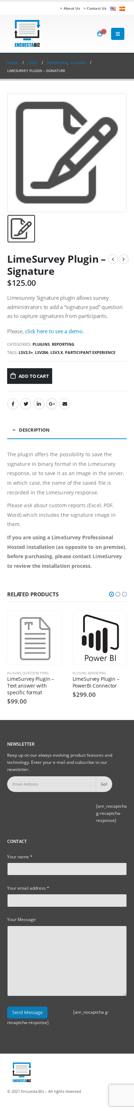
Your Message (21, 919)
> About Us (70, 8)
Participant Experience (90, 352)
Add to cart (34, 376)
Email (64, 404)
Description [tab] (34, 430)
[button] (111, 594)
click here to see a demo (54, 331)
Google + (52, 404)
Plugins (41, 344)
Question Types (36, 673)
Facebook (13, 404)
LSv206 (41, 352)
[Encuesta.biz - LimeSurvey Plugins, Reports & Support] (26, 33)
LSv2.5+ (26, 352)
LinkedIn (39, 404)
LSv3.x (56, 352)
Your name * (20, 856)
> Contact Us (95, 8)
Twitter (25, 404)
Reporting (63, 344)
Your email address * (28, 888)
